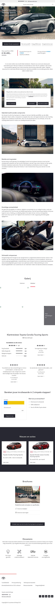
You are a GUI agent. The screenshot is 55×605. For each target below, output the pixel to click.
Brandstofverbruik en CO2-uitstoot (11, 585)
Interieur (33, 283)
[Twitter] (52, 596)
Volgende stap (9, 416)
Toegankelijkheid (39, 585)
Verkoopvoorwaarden (29, 582)
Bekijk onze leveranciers (10, 99)
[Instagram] (43, 596)
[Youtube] (49, 596)
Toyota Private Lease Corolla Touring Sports (39, 455)
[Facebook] (40, 596)
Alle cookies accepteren (43, 103)
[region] (27, 97)
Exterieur (22, 283)
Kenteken (6, 399)
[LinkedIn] (46, 596)
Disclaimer (4, 55)
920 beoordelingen (32, 1)
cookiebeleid (30, 96)
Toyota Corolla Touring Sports (13, 454)
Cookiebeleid (5, 582)
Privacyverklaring (16, 582)
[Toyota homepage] (3, 4)
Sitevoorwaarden (28, 585)
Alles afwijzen (32, 103)
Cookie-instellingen (11, 103)
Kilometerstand (7, 407)
